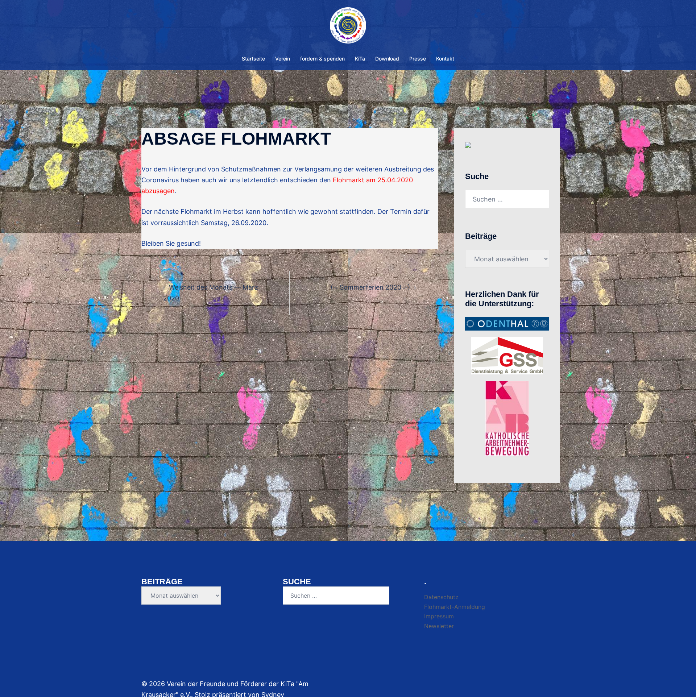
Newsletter (439, 626)
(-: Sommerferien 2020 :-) (370, 287)
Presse (417, 58)
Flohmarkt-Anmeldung (454, 606)
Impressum (439, 616)
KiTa (360, 58)
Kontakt (445, 58)
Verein (282, 58)
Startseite (253, 58)
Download (387, 58)
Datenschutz (441, 597)
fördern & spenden (322, 58)
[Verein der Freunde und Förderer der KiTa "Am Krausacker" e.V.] (348, 27)
